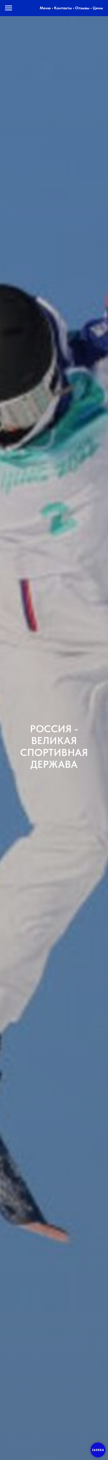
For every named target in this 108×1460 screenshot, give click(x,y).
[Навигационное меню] (8, 8)
